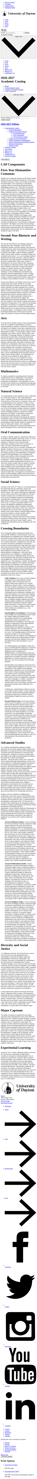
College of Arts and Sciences (18, 138)
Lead (6, 21)
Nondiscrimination (10, 1449)
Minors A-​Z (8, 152)
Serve (6, 23)
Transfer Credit (13, 145)
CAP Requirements (19, 133)
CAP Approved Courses (20, 137)
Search (3, 33)
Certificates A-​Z (10, 154)
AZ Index (8, 4)
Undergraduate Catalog (12, 88)
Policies (7, 1444)
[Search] (4, 30)
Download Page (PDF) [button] (12, 1471)
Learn (6, 19)
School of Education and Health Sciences (21, 142)
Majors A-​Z (8, 151)
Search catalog (5, 117)
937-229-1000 (5, 1101)
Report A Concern (10, 1446)
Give (6, 26)
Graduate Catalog (10, 147)
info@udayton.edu (6, 1103)
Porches (7, 1443)
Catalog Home (9, 6)
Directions (8, 1106)
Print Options (5, 159)
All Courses (8, 149)
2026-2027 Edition (10, 124)
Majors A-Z (8, 69)
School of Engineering (16, 144)
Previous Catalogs (10, 156)
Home (7, 86)
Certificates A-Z (10, 73)
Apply (7, 25)
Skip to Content (10, 2)
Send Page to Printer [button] (11, 1465)
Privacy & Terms (10, 1448)
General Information (15, 130)
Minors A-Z (8, 71)
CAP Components (18, 135)
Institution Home (10, 7)
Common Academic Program (14, 89)
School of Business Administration (19, 140)
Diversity (7, 1451)
